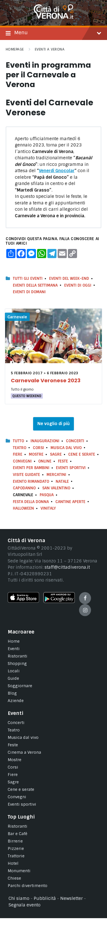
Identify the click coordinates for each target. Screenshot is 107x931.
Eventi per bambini (31, 467)
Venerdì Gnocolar (56, 171)
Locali (14, 670)
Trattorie (16, 855)
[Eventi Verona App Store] (23, 601)
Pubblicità (45, 898)
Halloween (23, 508)
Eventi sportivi (22, 804)
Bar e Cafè (17, 833)
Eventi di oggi (77, 285)
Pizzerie (16, 848)
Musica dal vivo (66, 447)
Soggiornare (20, 685)
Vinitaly (48, 508)
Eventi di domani (29, 291)
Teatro (19, 447)
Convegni (22, 461)
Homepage (15, 49)
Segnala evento (25, 905)
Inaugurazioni (45, 441)
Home (14, 641)
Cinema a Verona (24, 752)
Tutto (18, 441)
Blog (12, 693)
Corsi (38, 447)
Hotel (13, 863)
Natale (62, 481)
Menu (21, 32)
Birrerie (15, 841)
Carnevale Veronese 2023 (45, 380)
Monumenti (19, 870)
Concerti (75, 441)
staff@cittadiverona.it (67, 567)
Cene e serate (81, 454)
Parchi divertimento (27, 885)
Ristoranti (17, 656)
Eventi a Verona (49, 49)
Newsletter (71, 898)
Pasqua (47, 494)
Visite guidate (26, 474)
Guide (13, 678)
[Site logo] (54, 17)
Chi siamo (19, 898)
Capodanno (24, 488)
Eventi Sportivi (71, 467)
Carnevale (17, 316)
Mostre (36, 454)
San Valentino (56, 488)
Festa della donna (31, 501)
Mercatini (56, 474)
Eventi (14, 648)
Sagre (56, 454)
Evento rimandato (31, 481)
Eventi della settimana (35, 285)
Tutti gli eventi (28, 278)
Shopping (17, 663)
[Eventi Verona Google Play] (59, 601)
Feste (63, 461)
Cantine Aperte (70, 501)
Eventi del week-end (69, 278)
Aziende (16, 700)
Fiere (17, 454)
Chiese (14, 878)
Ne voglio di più (53, 424)
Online (44, 461)
